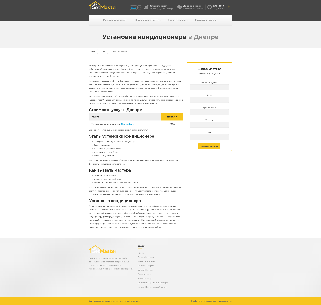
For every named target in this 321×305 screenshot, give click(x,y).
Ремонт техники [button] (177, 20)
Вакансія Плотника (145, 270)
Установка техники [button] (206, 20)
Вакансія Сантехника (146, 261)
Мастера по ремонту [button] (115, 20)
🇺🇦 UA (133, 7)
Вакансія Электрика (146, 265)
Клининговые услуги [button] (147, 20)
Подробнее (127, 124)
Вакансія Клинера (145, 278)
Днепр (102, 51)
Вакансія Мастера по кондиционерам (153, 283)
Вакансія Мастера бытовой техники (152, 287)
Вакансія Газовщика (146, 257)
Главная (92, 51)
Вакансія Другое (144, 274)
